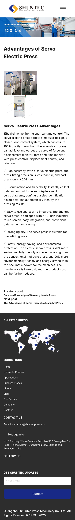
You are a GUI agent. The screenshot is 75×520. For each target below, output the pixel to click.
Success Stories (13, 382)
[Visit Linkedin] (5, 462)
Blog (6, 393)
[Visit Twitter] (10, 462)
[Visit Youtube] (16, 462)
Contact (8, 409)
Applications (11, 377)
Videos (7, 388)
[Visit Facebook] (21, 462)
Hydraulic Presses (14, 372)
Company (9, 404)
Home (7, 366)
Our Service (10, 399)
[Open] (63, 8)
